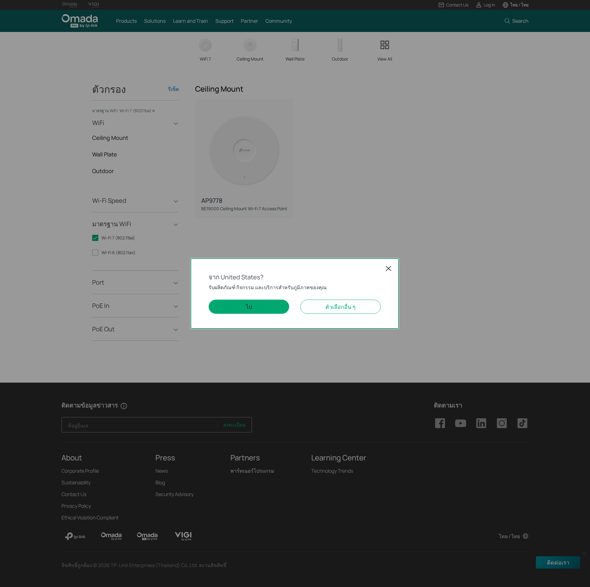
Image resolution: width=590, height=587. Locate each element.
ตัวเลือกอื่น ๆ (340, 306)
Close (388, 268)
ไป (249, 306)
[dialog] (295, 293)
